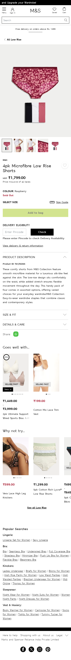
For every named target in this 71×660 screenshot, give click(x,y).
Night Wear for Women (16, 594)
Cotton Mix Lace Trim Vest (46, 412)
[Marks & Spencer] (35, 13)
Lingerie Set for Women (16, 540)
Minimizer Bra (30, 555)
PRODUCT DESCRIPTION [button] (19, 257)
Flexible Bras (10, 559)
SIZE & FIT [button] (9, 315)
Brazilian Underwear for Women (42, 579)
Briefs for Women (36, 570)
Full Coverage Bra (59, 551)
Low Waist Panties (49, 575)
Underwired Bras (36, 551)
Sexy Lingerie (40, 540)
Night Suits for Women (45, 594)
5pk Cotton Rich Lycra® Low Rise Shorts (47, 491)
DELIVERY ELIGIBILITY (16, 225)
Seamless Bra (17, 551)
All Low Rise (14, 39)
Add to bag (35, 213)
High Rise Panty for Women (20, 575)
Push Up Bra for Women (54, 555)
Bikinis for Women (59, 570)
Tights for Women (28, 614)
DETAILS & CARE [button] (14, 324)
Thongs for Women (24, 583)
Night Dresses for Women (34, 598)
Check (42, 232)
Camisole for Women (47, 610)
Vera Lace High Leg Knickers (14, 495)
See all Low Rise (37, 507)
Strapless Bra (12, 555)
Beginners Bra (28, 559)
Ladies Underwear (13, 570)
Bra (5, 551)
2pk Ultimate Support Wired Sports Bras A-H (16, 416)
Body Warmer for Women (18, 610)
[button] (12, 394)
